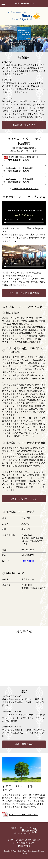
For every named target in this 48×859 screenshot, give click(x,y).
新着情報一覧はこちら (24, 125)
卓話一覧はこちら (24, 744)
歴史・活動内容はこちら (24, 498)
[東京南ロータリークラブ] (24, 4)
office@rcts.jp (28, 561)
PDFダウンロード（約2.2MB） (23, 815)
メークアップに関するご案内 (25, 188)
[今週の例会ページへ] (24, 158)
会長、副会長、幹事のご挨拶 (24, 293)
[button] (12, 49)
